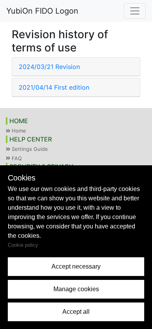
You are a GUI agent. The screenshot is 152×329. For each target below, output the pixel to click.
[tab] (76, 67)
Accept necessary (76, 266)
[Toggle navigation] (135, 11)
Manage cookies (76, 289)
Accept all (76, 311)
